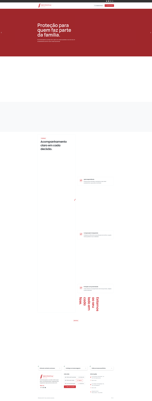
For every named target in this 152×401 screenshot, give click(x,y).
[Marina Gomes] (53, 87)
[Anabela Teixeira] (43, 87)
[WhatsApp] (113, 1)
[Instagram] (111, 1)
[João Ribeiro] (41, 87)
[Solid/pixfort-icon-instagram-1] (43, 387)
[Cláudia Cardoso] (47, 87)
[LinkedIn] (109, 1)
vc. (113, 397)
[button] (1, 32)
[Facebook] (107, 1)
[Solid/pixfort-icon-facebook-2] (41, 387)
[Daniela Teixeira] (49, 87)
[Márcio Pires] (45, 87)
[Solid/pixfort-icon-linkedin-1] (45, 387)
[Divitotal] (47, 377)
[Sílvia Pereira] (51, 87)
